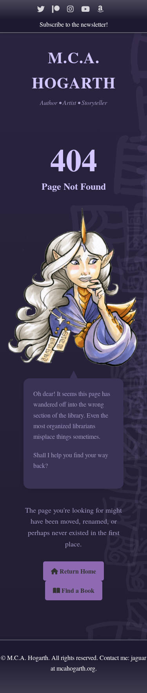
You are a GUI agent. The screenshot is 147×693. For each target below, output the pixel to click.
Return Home (77, 571)
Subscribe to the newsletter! (74, 24)
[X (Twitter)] (41, 9)
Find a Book (77, 590)
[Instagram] (70, 9)
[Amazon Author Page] (100, 9)
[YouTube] (85, 9)
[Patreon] (56, 9)
